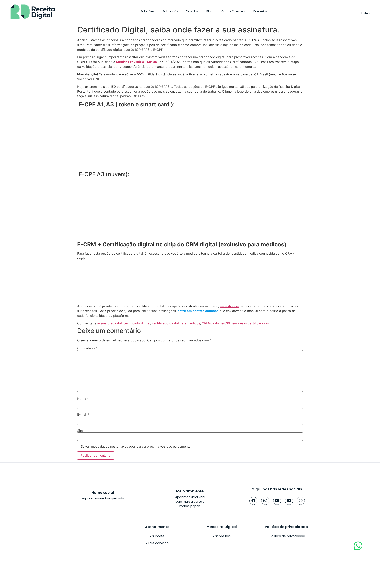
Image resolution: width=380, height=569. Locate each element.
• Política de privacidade (286, 536)
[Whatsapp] (301, 501)
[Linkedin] (289, 501)
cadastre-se (229, 306)
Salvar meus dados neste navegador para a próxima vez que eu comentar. (136, 446)
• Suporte (157, 536)
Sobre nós (170, 11)
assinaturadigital (109, 323)
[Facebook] (253, 501)
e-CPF (226, 323)
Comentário (87, 348)
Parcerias (260, 11)
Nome (83, 398)
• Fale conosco (157, 543)
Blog (209, 11)
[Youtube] (277, 501)
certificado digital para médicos (176, 323)
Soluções (147, 11)
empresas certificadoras (250, 323)
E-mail (83, 414)
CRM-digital (211, 323)
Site (80, 430)
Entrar (365, 13)
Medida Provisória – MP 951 (137, 62)
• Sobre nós (222, 536)
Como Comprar (233, 11)
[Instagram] (265, 501)
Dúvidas (192, 11)
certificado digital (137, 323)
